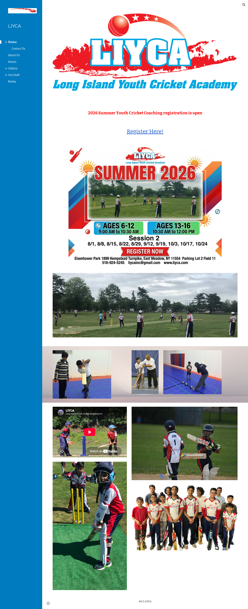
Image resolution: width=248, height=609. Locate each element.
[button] (244, 5)
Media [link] (12, 81)
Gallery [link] (12, 68)
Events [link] (12, 61)
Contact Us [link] (18, 48)
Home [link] (12, 42)
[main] (145, 113)
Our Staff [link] (13, 75)
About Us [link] (14, 55)
